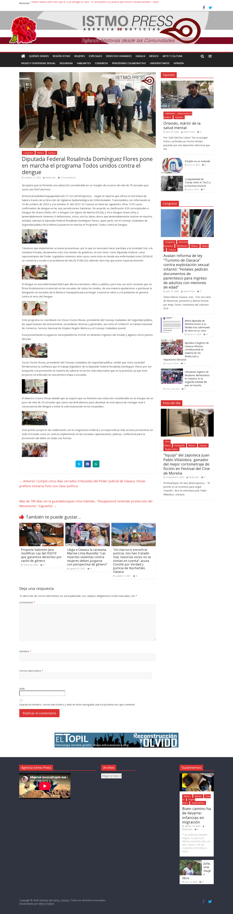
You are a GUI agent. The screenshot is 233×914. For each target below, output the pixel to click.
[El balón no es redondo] (172, 159)
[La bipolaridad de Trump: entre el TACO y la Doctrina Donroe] (172, 177)
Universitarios (159, 63)
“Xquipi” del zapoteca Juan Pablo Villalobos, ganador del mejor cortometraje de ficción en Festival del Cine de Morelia (186, 464)
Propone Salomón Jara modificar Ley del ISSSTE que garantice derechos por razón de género (41, 555)
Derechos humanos (119, 56)
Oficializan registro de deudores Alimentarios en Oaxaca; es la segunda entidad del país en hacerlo (197, 378)
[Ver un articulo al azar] (210, 56)
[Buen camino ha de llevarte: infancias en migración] (197, 775)
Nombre (25, 651)
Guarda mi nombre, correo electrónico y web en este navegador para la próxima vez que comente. (77, 704)
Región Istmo (61, 56)
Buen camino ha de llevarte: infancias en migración (196, 815)
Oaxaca (140, 56)
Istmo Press (189, 131)
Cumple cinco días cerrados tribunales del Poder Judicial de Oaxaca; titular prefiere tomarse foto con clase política (82, 483)
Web (22, 688)
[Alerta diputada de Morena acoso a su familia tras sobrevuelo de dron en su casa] (172, 319)
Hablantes (84, 63)
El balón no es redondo (197, 161)
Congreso (101, 63)
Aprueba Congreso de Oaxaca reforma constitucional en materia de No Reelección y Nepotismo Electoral (186, 351)
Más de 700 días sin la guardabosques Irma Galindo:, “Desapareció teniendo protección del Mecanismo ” (85, 503)
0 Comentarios (68, 177)
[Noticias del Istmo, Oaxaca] (116, 27)
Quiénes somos (39, 56)
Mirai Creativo (46, 903)
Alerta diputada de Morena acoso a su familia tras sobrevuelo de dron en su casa (197, 325)
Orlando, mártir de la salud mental (182, 125)
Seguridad (66, 63)
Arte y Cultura (172, 56)
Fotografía (179, 445)
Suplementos (198, 802)
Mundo (198, 796)
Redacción (51, 177)
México (153, 56)
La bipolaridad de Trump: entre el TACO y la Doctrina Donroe (198, 182)
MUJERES (79, 56)
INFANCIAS (182, 246)
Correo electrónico (31, 670)
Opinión (178, 63)
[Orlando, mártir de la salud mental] (187, 82)
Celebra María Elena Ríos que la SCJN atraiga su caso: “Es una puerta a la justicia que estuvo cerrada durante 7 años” (95, 3)
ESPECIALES (95, 56)
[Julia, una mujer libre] (191, 861)
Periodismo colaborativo (129, 63)
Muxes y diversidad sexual (38, 63)
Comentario (27, 602)
